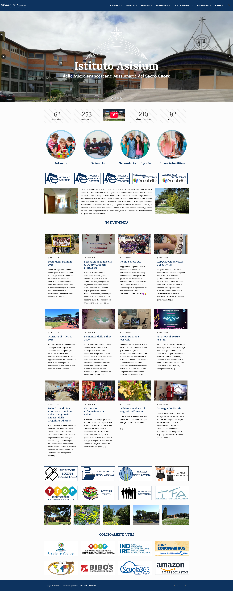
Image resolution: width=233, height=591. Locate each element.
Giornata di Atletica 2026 (60, 338)
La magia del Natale (169, 408)
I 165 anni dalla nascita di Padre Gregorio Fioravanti (98, 264)
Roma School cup (130, 261)
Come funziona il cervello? (130, 338)
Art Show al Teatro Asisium (168, 338)
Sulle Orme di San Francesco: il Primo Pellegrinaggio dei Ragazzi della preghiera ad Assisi (60, 414)
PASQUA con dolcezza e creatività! (170, 263)
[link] (58, 178)
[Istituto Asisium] (14, 5)
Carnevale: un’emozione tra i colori (95, 411)
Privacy (75, 585)
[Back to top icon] (184, 585)
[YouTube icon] (174, 585)
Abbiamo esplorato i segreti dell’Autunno (132, 410)
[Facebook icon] (172, 585)
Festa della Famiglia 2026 (60, 263)
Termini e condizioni (88, 585)
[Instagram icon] (177, 585)
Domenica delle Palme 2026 (98, 338)
